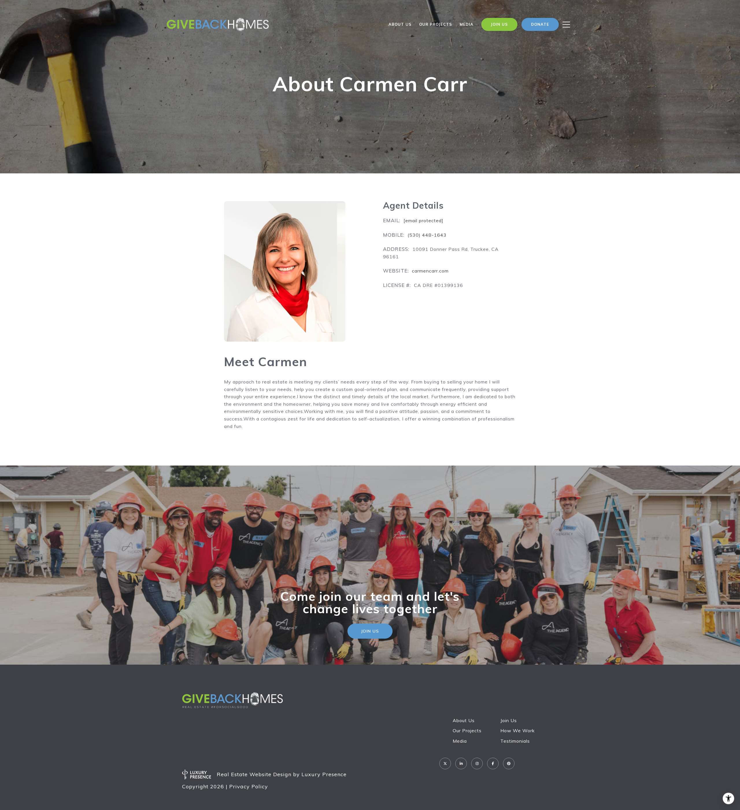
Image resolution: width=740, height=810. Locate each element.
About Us (400, 24)
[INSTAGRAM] (477, 763)
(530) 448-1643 (427, 235)
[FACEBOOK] (493, 763)
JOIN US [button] (370, 631)
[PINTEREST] (509, 763)
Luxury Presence (324, 774)
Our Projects (467, 730)
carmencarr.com (430, 271)
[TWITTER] (445, 763)
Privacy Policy (248, 786)
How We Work (517, 730)
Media (466, 24)
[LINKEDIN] (461, 763)
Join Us (508, 720)
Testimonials (515, 741)
